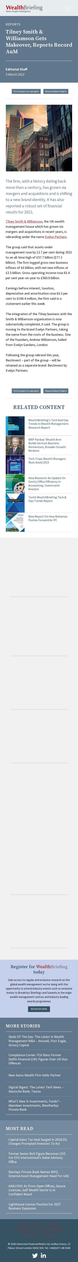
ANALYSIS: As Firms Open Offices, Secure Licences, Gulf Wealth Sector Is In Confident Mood (37, 1190)
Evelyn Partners (56, 237)
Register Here (39, 1009)
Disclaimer (50, 1235)
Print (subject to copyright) (26, 91)
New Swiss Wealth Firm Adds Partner (35, 1075)
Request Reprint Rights (55, 91)
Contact (38, 1224)
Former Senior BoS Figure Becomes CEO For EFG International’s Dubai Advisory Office (37, 1157)
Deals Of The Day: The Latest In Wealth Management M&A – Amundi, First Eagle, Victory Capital (37, 1040)
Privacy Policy (30, 1235)
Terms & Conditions (51, 1230)
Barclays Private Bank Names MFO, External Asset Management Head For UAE (39, 1174)
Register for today (39, 969)
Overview (23, 1224)
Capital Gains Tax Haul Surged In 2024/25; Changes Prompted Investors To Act (38, 1141)
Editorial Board (24, 1230)
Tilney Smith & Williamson (24, 221)
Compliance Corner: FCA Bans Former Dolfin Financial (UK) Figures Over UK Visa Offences (38, 1059)
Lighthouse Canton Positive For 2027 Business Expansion (35, 1206)
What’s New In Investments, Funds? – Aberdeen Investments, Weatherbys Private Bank (35, 1105)
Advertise (53, 1224)
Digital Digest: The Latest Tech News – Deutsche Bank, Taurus (36, 1089)
